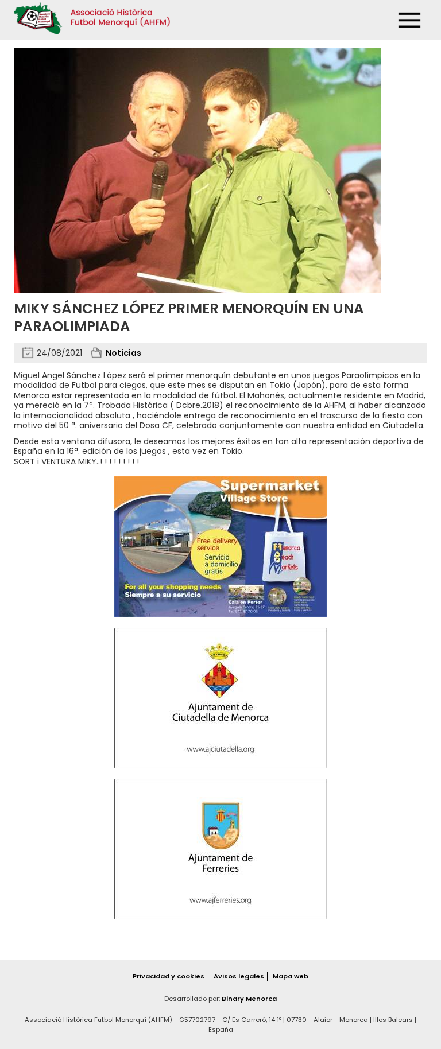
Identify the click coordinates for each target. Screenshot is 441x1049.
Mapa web (290, 976)
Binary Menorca (249, 998)
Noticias (123, 353)
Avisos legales (239, 976)
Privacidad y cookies (168, 976)
